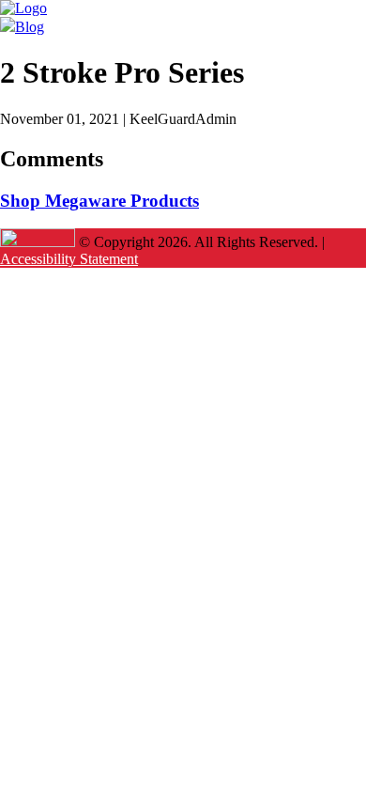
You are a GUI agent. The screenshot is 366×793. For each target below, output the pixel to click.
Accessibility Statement (69, 259)
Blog (29, 27)
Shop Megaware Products (99, 200)
